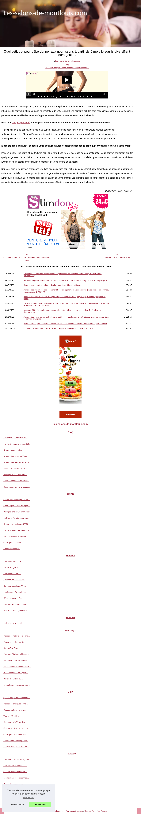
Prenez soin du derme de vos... (17, 530)
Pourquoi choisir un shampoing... (17, 512)
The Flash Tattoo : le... (13, 561)
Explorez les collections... (14, 580)
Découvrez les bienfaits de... (15, 536)
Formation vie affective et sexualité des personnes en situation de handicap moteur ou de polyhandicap (62, 275)
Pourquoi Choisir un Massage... (17, 654)
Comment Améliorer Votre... (15, 586)
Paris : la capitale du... (13, 679)
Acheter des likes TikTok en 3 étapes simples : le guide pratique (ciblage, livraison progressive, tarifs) (65, 298)
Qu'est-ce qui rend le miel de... (16, 697)
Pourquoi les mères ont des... (16, 604)
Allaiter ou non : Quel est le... (16, 610)
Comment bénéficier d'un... (15, 722)
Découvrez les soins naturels (16, 802)
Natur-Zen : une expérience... (16, 660)
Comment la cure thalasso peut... (17, 796)
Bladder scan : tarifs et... (14, 450)
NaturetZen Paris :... (12, 648)
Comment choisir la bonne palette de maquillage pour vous (26, 258)
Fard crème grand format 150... (17, 444)
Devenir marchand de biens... (16, 468)
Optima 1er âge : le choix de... (16, 728)
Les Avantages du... (12, 567)
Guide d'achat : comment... (15, 771)
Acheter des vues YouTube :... (16, 456)
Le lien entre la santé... (13, 623)
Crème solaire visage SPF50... (16, 500)
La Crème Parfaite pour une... (16, 518)
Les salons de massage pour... (16, 685)
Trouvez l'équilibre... (12, 716)
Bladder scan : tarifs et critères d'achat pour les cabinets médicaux (52, 285)
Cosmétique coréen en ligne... (16, 506)
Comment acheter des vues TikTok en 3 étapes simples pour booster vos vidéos (58, 328)
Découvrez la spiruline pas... (15, 710)
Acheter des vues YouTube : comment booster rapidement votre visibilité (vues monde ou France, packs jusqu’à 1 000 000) (66, 291)
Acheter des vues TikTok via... (16, 481)
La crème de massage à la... (15, 740)
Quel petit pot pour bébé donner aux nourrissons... (67, 68)
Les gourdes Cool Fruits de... (16, 747)
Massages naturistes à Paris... (16, 636)
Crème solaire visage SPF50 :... (17, 524)
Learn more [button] (28, 797)
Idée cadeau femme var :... (15, 765)
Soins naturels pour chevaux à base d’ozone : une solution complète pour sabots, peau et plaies (65, 323)
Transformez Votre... (12, 574)
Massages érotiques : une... (15, 704)
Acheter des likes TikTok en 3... (16, 462)
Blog (67, 64)
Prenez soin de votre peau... (15, 673)
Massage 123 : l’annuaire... (15, 475)
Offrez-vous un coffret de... (15, 598)
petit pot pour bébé (21, 122)
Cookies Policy (90, 811)
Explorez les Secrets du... (14, 642)
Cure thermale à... (11, 790)
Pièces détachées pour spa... (16, 784)
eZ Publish (102, 811)
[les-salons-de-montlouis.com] (70, 23)
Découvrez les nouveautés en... (17, 666)
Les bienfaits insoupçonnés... (16, 778)
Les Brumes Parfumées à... (15, 592)
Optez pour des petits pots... (15, 734)
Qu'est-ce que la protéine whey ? (117, 257)
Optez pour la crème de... (14, 542)
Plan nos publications (74, 811)
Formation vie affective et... (15, 438)
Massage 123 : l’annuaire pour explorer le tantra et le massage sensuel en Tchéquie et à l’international (62, 311)
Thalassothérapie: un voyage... (16, 759)
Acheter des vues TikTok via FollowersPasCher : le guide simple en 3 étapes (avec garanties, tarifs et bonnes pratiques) (66, 318)
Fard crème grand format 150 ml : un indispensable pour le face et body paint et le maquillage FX (66, 280)
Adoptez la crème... (11, 549)
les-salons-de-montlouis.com (67, 61)
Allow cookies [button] (40, 805)
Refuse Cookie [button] (17, 805)
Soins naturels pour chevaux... (16, 487)
